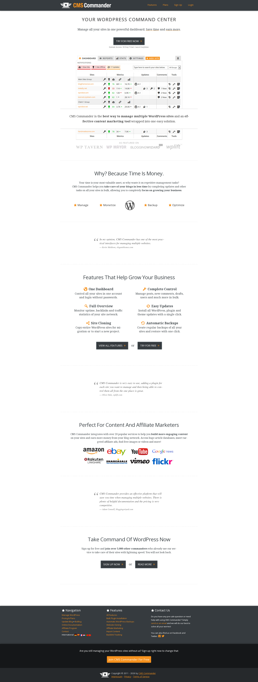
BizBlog (78, 621)
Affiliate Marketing (114, 628)
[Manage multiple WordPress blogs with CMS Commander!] (85, 5)
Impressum (116, 676)
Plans (165, 4)
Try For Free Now (129, 40)
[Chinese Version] (90, 634)
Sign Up (178, 4)
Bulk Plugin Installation (116, 618)
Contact (65, 631)
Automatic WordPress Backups (120, 621)
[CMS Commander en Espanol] (78, 634)
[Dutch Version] (84, 634)
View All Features (112, 345)
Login (191, 4)
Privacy (127, 676)
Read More (146, 564)
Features (152, 4)
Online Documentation (72, 625)
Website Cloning (113, 625)
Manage (82, 205)
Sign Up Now (113, 564)
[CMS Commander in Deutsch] (75, 634)
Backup (152, 205)
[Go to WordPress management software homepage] (105, 676)
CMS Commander (147, 673)
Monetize (109, 205)
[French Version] (81, 634)
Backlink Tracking (114, 634)
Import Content (113, 631)
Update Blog (67, 621)
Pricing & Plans (68, 618)
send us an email (159, 623)
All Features (111, 615)
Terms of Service (141, 676)
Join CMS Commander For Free (129, 659)
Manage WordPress (71, 615)
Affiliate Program (69, 628)
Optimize (178, 205)
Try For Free (149, 345)
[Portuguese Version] (87, 634)
